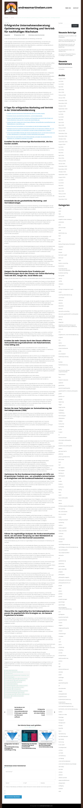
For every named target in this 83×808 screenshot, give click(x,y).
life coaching (62, 508)
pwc (60, 611)
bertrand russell (63, 255)
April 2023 (61, 188)
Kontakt (76, 8)
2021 (60, 211)
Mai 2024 (61, 152)
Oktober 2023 (62, 171)
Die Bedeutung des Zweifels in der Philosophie (68, 36)
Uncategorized (62, 747)
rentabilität (8, 689)
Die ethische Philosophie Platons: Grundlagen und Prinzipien (67, 54)
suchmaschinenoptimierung (66, 706)
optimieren (9, 687)
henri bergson (62, 415)
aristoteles (61, 222)
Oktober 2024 (62, 139)
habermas (61, 402)
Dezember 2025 (63, 100)
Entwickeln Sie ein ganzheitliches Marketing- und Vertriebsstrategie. (24, 115)
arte (60, 225)
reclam (60, 622)
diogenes (61, 322)
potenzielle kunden (19, 687)
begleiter (61, 246)
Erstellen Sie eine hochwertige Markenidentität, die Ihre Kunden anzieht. (26, 113)
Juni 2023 (61, 182)
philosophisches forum (64, 582)
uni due (61, 750)
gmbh (60, 393)
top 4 (60, 731)
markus (61, 525)
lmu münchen (62, 514)
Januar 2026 (62, 97)
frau (60, 377)
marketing (19, 682)
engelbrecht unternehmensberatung (68, 334)
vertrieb (6, 23)
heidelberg (61, 413)
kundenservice (9, 680)
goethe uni (61, 396)
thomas (60, 725)
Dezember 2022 (63, 199)
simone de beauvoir (64, 669)
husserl (60, 432)
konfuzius (61, 487)
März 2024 (61, 158)
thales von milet (63, 714)
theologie (61, 717)
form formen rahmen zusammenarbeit (64, 371)
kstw (60, 492)
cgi (59, 286)
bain (60, 235)
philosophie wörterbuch (65, 580)
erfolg (16, 678)
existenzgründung (63, 356)
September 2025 (63, 108)
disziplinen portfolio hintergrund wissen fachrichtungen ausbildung (68, 325)
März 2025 (61, 125)
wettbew (8, 696)
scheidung (61, 647)
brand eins (61, 266)
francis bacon (62, 374)
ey (59, 359)
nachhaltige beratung (64, 544)
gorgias (60, 399)
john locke (61, 459)
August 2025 (62, 111)
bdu (60, 241)
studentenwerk (63, 696)
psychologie (62, 604)
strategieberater (63, 694)
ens (59, 340)
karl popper (62, 470)
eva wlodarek (62, 353)
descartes (61, 305)
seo (59, 663)
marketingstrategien (11, 685)
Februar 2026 (62, 95)
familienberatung (63, 364)
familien (61, 362)
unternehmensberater (64, 761)
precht (60, 596)
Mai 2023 (61, 185)
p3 (59, 558)
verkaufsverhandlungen (12, 692)
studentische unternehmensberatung (65, 703)
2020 (60, 208)
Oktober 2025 (62, 106)
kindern (61, 484)
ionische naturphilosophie (65, 445)
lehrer (60, 500)
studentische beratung (65, 699)
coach (60, 292)
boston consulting (63, 263)
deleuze (61, 300)
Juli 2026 (61, 81)
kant (60, 462)
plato (60, 588)
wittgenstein (62, 783)
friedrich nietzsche (63, 380)
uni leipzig (61, 758)
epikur (60, 343)
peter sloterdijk (63, 569)
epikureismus (62, 345)
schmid (60, 652)
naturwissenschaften (64, 552)
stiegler (60, 691)
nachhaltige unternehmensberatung (68, 547)
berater (60, 249)
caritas (60, 281)
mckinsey (61, 533)
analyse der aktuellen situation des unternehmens (14, 672)
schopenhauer (62, 655)
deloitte (61, 303)
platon (60, 591)
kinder (60, 481)
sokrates (61, 672)
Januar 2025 (62, 130)
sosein (60, 674)
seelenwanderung (63, 658)
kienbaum (61, 473)
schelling (61, 650)
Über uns (68, 8)
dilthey (60, 319)
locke (60, 517)
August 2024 (62, 144)
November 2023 (63, 169)
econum (61, 329)
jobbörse (61, 454)
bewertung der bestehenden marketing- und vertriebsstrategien (17, 676)
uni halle (61, 753)
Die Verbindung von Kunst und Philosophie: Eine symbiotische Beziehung (67, 46)
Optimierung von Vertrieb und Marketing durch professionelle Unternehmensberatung (29, 746)
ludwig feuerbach (63, 519)
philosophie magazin (64, 577)
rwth (60, 641)
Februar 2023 (62, 193)
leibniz (60, 503)
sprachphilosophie (63, 683)
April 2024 (61, 155)
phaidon (61, 572)
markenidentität (10, 682)
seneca (60, 661)
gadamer (61, 382)
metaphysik (62, 539)
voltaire (60, 772)
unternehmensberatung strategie (67, 764)
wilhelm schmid (63, 777)
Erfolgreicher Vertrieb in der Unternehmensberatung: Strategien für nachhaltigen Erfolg (11, 747)
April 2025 (61, 122)
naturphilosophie (63, 550)
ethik (60, 351)
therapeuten (62, 722)
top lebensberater (63, 736)
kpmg (60, 489)
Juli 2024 (61, 147)
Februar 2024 (62, 160)
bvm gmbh (61, 275)
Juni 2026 (61, 84)
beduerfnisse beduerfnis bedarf (67, 244)
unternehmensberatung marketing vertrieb (17, 690)
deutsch (61, 308)
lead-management (20, 680)
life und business (63, 511)
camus (60, 278)
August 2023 (62, 177)
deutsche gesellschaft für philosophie (68, 314)
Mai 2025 (61, 119)
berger (60, 252)
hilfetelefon (62, 418)
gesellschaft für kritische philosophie (68, 391)
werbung (26, 694)
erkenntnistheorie (63, 348)
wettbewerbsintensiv (18, 696)
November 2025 (63, 103)
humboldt (61, 426)
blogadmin (7, 35)
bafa (60, 230)
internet (61, 443)
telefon (60, 711)
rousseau (61, 636)
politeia (60, 593)
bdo (60, 238)
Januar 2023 (62, 196)
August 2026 (62, 78)
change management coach (66, 289)
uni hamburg (62, 755)
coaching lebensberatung (65, 294)
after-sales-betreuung (11, 670)
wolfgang (61, 785)
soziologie (61, 677)
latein (60, 495)
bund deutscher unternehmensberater (64, 269)
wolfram (61, 788)
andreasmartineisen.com (35, 7)
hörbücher (61, 423)
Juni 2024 (61, 150)
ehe (60, 332)
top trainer (61, 739)
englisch (61, 337)
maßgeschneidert (23, 685)
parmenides (62, 566)
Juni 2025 (61, 117)
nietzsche (61, 555)
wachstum (19, 694)
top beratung (62, 733)
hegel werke (62, 407)
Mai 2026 (61, 86)
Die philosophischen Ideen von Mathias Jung (66, 50)
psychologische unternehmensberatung (65, 608)
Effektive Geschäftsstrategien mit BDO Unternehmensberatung (67, 40)
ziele (60, 791)
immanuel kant (63, 437)
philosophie (62, 574)
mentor (61, 536)
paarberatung (62, 561)
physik (60, 585)
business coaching (63, 273)
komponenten (23, 678)
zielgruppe (8, 697)
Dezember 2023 (63, 166)
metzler (61, 541)
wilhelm (61, 774)
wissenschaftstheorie (64, 780)
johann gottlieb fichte (64, 456)
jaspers (60, 448)
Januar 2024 (62, 163)
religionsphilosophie (64, 628)
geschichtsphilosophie (64, 388)
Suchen (61, 23)
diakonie (61, 316)
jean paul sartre (63, 451)
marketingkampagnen (11, 683)
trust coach (62, 744)
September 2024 (63, 141)
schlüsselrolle (17, 689)
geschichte (61, 385)
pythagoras (61, 614)
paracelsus (61, 563)
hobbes (60, 421)
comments (61, 297)
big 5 (60, 260)
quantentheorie (63, 620)
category (61, 284)
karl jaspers (61, 467)
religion (60, 625)
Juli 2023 (61, 180)
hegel (60, 404)
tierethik (61, 728)
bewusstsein (9, 678)
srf (59, 685)
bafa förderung (63, 233)
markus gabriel (62, 528)
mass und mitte (63, 530)
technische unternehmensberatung (68, 709)
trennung (61, 742)
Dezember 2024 (63, 133)
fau (59, 367)
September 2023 (63, 174)
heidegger (61, 410)
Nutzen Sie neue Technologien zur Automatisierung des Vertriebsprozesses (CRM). (28, 126)
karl (60, 465)
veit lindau (61, 766)
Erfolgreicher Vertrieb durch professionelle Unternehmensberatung (46, 745)
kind (60, 478)
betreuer (61, 257)
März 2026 (61, 92)
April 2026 (61, 89)
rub (59, 639)
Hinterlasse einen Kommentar (36, 35)
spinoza (60, 680)
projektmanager (63, 599)
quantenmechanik (63, 617)
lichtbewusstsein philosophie (66, 506)
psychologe (62, 602)
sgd (59, 666)
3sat (60, 214)
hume (60, 429)
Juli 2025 (61, 114)
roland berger (62, 633)
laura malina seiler (63, 498)
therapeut (61, 720)
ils (59, 434)
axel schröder (62, 227)
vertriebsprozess (10, 694)
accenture (61, 216)
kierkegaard (62, 476)
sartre (60, 644)
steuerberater (62, 688)
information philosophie (65, 440)
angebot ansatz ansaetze (65, 219)
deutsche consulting (64, 311)
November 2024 (63, 136)
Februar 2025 (62, 128)
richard (60, 631)
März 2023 (61, 191)
